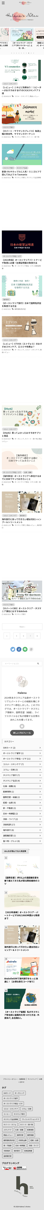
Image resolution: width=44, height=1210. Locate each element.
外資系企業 (23, 1140)
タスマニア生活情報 (34, 177)
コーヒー (7, 1114)
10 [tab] (33, 53)
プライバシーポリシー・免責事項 (14, 1079)
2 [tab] (14, 53)
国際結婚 (30, 1135)
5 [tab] (21, 53)
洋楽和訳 (7, 1151)
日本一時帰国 (20, 1145)
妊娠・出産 (34, 1140)
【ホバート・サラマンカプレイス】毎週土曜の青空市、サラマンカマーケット (21, 132)
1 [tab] (11, 53)
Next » (22, 626)
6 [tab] (24, 53)
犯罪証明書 (28, 1151)
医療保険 (30, 1130)
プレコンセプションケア (30, 1119)
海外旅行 (17, 1151)
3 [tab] (16, 53)
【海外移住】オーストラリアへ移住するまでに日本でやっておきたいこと (21, 477)
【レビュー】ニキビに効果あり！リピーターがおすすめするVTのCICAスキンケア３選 (21, 90)
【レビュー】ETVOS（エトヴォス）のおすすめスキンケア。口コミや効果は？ (22, 345)
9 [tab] (31, 53)
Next (41, 38)
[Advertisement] (22, 206)
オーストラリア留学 (11, 1098)
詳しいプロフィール (22, 732)
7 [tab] (26, 53)
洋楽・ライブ (33, 1145)
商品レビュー (34, 96)
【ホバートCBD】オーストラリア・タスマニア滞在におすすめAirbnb (21, 610)
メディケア (7, 1130)
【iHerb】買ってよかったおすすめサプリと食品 (21, 434)
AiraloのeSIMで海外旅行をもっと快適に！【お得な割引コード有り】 (21, 980)
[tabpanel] (22, 39)
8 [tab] (29, 53)
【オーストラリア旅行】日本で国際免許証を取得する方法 (21, 305)
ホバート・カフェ (10, 1124)
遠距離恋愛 (7, 1156)
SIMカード (7, 1093)
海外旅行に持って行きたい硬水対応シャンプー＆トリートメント (21, 521)
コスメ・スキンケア (22, 96)
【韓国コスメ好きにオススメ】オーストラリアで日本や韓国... (22, 45)
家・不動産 (7, 1145)
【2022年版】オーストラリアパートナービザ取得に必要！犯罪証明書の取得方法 (22, 261)
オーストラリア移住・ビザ (24, 266)
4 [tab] (19, 53)
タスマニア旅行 (20, 137)
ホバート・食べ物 (33, 137)
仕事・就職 (19, 1130)
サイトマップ (32, 1079)
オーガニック (19, 350)
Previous (2, 38)
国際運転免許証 (20, 309)
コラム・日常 (26, 1109)
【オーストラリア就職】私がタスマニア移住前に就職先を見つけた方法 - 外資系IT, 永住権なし (21, 1014)
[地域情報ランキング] (20, 1168)
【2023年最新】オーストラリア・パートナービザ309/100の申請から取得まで (21, 915)
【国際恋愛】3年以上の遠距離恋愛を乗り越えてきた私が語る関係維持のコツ (21, 880)
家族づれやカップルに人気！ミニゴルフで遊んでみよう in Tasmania (21, 173)
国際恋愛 (20, 1135)
